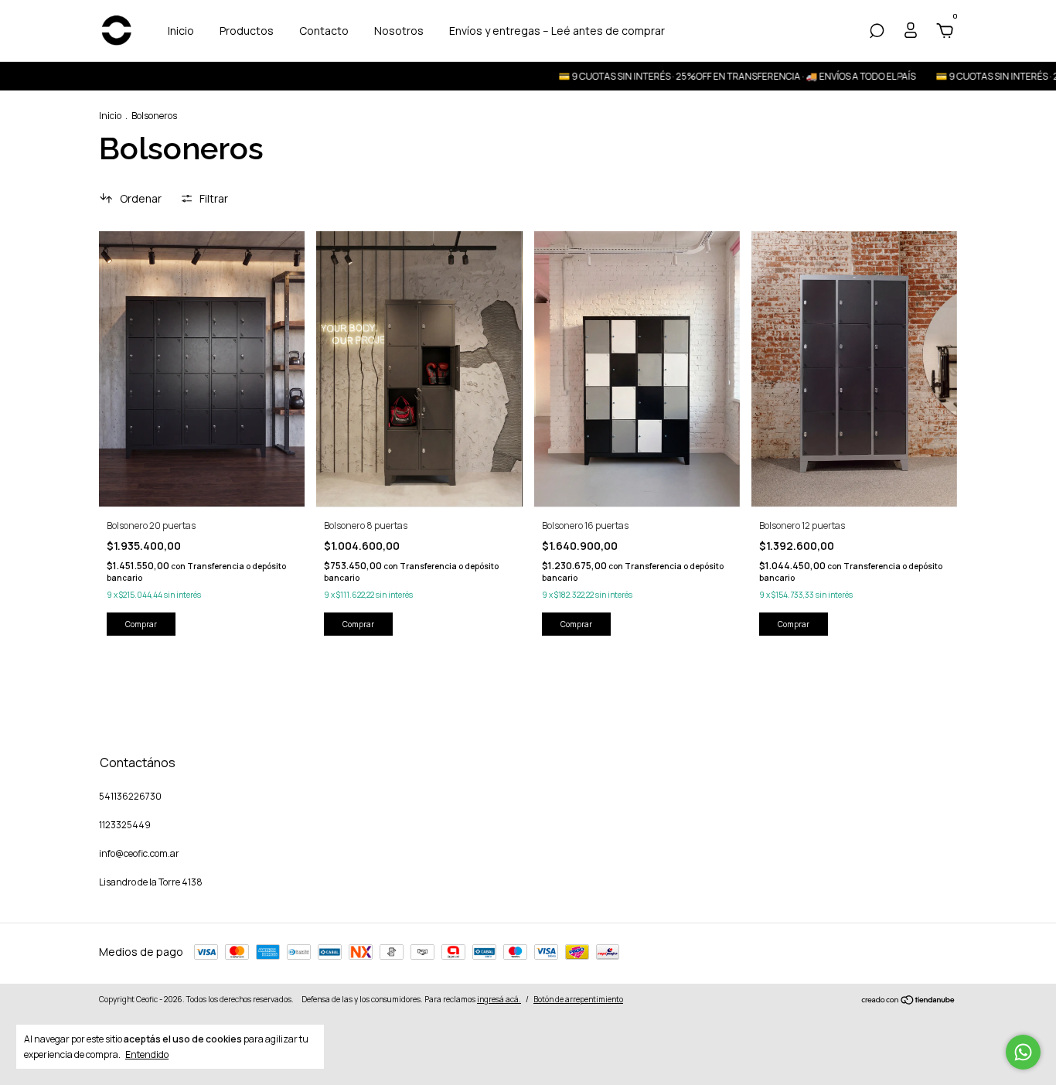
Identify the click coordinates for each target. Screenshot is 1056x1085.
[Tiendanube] (908, 1001)
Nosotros (399, 30)
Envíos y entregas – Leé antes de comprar (557, 30)
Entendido (147, 1054)
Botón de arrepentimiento (578, 999)
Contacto (324, 30)
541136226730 (130, 796)
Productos (247, 30)
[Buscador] (877, 33)
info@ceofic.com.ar (139, 853)
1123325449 (125, 824)
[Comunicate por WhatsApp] (1023, 1052)
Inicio (181, 30)
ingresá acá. (499, 999)
